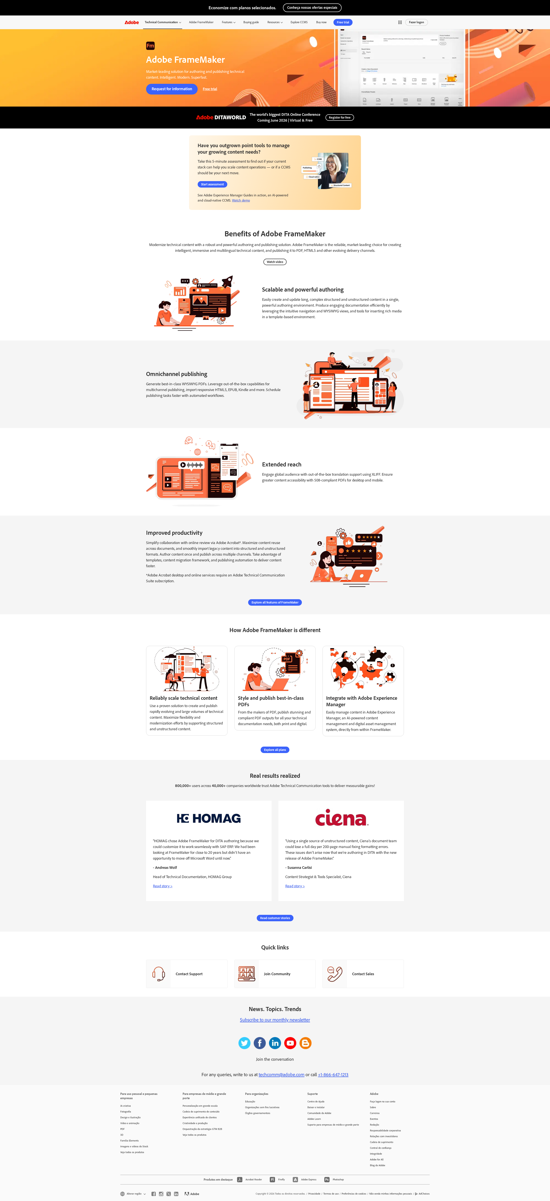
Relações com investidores (384, 1136)
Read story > (163, 886)
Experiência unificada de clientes (200, 1117)
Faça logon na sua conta (382, 1101)
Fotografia (125, 1111)
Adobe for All (376, 1159)
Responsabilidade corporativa (385, 1130)
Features (227, 22)
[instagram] (161, 1194)
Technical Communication (161, 22)
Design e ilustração (130, 1117)
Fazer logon (416, 22)
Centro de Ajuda (315, 1101)
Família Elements (129, 1140)
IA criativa (125, 1105)
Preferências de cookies (354, 1193)
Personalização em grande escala (200, 1105)
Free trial (343, 22)
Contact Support (189, 974)
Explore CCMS (299, 22)
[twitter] (169, 1194)
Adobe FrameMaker (201, 22)
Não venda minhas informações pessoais (390, 1193)
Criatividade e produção (195, 1123)
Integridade (376, 1153)
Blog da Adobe (377, 1165)
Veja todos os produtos (132, 1152)
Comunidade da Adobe (319, 1113)
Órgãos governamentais (257, 1113)
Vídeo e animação (129, 1123)
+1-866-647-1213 (333, 1074)
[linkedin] (176, 1194)
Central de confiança (380, 1147)
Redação (374, 1124)
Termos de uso (331, 1193)
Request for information (172, 88)
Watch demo (241, 200)
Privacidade (314, 1193)
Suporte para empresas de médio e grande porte (332, 1124)
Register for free (340, 117)
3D (121, 1134)
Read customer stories (275, 918)
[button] (400, 22)
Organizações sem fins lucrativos (262, 1107)
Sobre (373, 1107)
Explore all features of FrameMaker (275, 602)
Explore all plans (275, 750)
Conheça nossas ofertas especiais (312, 7)
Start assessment (212, 184)
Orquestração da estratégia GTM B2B (202, 1129)
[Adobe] (132, 22)
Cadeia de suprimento (381, 1142)
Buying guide (251, 22)
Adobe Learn (314, 1118)
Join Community (277, 974)
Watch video (275, 262)
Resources (273, 22)
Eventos (374, 1118)
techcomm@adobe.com (281, 1074)
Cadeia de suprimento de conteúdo (201, 1111)
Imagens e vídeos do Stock (134, 1146)
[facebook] (153, 1194)
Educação (250, 1101)
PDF (122, 1129)
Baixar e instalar (316, 1107)
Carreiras (375, 1113)
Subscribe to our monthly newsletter (275, 1020)
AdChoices (424, 1193)
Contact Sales (363, 974)
